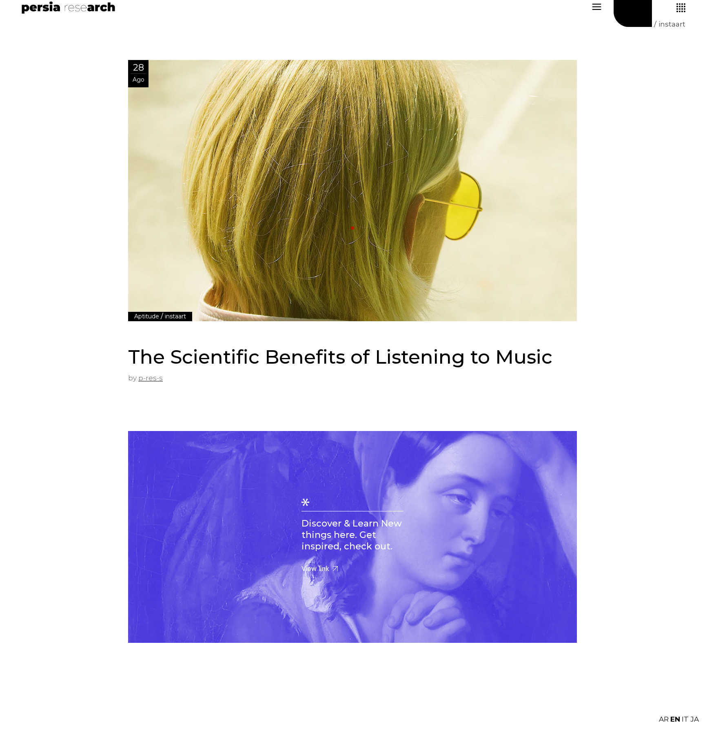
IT (685, 719)
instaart (175, 316)
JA (694, 719)
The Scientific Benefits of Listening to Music (340, 357)
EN (675, 719)
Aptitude (146, 316)
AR (664, 719)
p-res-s (150, 378)
